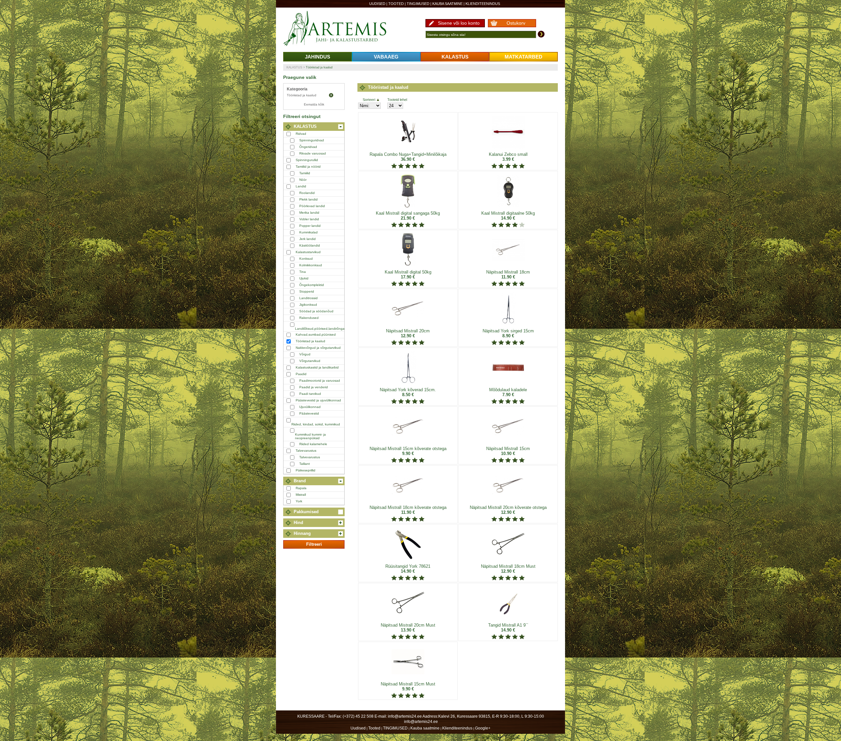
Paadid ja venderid (313, 387)
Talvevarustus (306, 450)
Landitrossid (308, 298)
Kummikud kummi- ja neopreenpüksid (310, 436)
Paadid (301, 374)
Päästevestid (309, 413)
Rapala (301, 488)
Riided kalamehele (313, 444)
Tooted (396, 4)
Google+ (482, 728)
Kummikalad (308, 232)
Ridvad (301, 133)
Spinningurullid (307, 160)
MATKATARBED (523, 57)
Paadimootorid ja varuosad (319, 380)
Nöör (303, 179)
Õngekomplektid (311, 285)
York (299, 501)
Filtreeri (314, 544)
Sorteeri (369, 100)
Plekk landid (308, 199)
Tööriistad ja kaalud (319, 67)
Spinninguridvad (311, 140)
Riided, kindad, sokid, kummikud (315, 424)
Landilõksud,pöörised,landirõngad (321, 328)
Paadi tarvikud (310, 393)
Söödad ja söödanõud (316, 311)
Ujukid (303, 278)
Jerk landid (307, 239)
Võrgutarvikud (309, 361)
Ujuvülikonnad (310, 407)
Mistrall (301, 494)
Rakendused (309, 318)
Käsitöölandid (309, 245)
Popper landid (310, 225)
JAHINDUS (317, 57)
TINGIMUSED (418, 4)
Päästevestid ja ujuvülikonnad (318, 400)
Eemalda (331, 95)
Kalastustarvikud (308, 252)
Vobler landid (309, 219)
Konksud (306, 258)
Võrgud (304, 354)
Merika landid (309, 212)
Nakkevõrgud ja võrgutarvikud (318, 347)
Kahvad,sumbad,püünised (316, 334)
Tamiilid (304, 173)
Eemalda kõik (314, 104)
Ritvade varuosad (312, 153)
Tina (302, 272)
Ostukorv (516, 23)
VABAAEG (386, 57)
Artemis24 (342, 29)
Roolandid (307, 193)
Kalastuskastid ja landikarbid (317, 367)
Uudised (377, 4)
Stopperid (306, 291)
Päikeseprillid (305, 470)
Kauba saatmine (447, 4)
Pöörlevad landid (312, 206)
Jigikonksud (308, 304)
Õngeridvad (308, 147)
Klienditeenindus (483, 4)
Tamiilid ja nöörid (308, 166)
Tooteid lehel (397, 100)
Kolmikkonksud (310, 265)
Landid (301, 186)
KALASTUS (455, 57)
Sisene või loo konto (459, 23)
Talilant (304, 464)
